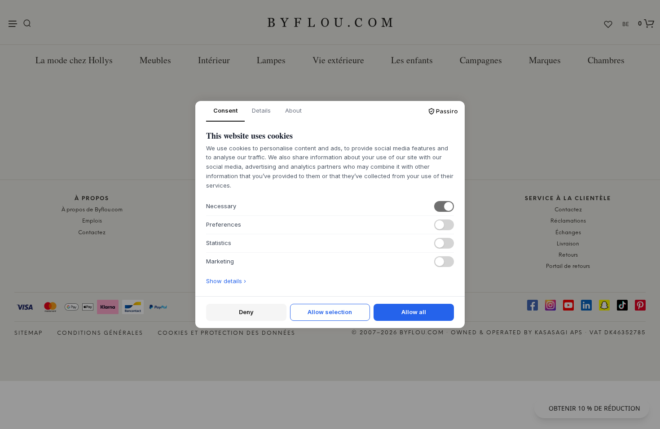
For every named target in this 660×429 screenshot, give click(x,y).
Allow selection (330, 311)
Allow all (413, 311)
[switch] (444, 206)
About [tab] (293, 110)
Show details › (226, 281)
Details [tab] (261, 110)
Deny (246, 311)
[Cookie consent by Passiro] (443, 111)
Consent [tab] (225, 110)
